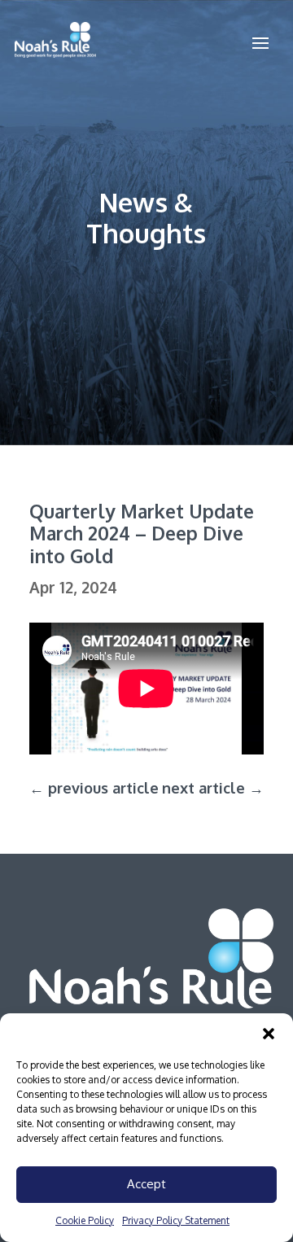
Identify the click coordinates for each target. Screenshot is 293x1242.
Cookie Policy (84, 1220)
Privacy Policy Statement (176, 1220)
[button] (268, 1034)
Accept (146, 1184)
